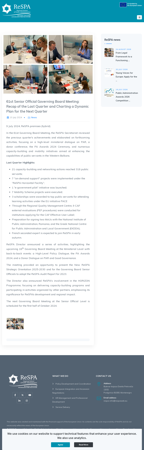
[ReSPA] (16, 9)
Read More (83, 445)
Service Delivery (62, 407)
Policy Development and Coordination (73, 384)
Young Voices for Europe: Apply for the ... (126, 77)
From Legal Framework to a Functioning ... (124, 56)
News (34, 117)
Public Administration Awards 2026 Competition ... (127, 97)
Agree (60, 445)
